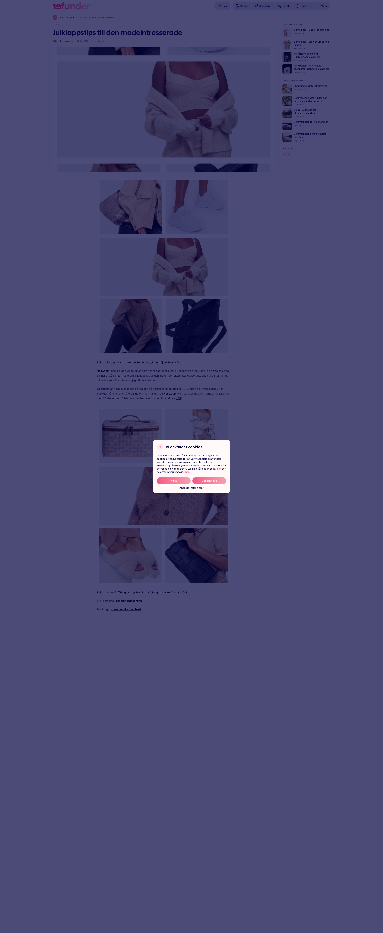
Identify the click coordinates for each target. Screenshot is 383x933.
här (219, 468)
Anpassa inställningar (191, 487)
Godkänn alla (209, 480)
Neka (174, 480)
